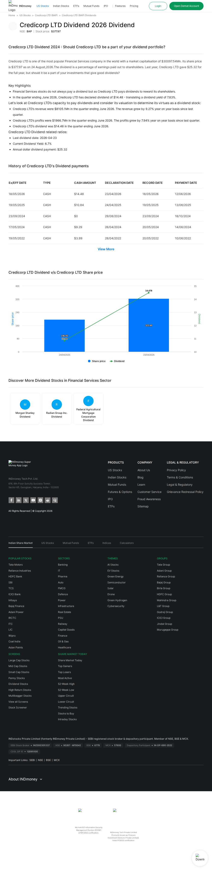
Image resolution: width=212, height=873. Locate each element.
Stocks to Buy (66, 713)
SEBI (32, 760)
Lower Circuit (66, 701)
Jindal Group (164, 623)
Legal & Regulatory (180, 484)
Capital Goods (66, 629)
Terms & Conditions (180, 477)
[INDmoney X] (25, 499)
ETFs (76, 5)
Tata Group (163, 564)
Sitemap (143, 506)
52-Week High (66, 683)
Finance (62, 635)
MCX (57, 760)
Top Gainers (65, 666)
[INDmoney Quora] (54, 499)
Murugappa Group (167, 629)
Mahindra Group (166, 600)
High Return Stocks (19, 689)
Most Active (65, 678)
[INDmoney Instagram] (40, 499)
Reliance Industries (19, 570)
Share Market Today (70, 660)
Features (120, 5)
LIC (10, 629)
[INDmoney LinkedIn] (18, 499)
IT (59, 570)
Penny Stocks (16, 678)
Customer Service (149, 492)
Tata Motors (15, 564)
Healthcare (64, 647)
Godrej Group (165, 612)
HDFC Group (164, 594)
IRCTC (12, 617)
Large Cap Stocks (18, 660)
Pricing (134, 5)
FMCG (61, 588)
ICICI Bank (14, 594)
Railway (62, 623)
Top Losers (64, 672)
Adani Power (16, 612)
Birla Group (163, 588)
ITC (10, 623)
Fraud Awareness (149, 499)
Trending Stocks (67, 707)
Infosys (12, 600)
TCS (11, 588)
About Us (143, 470)
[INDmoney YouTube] (32, 499)
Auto (60, 582)
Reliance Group (166, 576)
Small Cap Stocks (18, 672)
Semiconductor (116, 582)
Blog (140, 477)
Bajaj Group (164, 582)
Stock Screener (17, 707)
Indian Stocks (61, 5)
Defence (63, 594)
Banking (62, 564)
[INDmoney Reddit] (47, 499)
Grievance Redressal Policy (185, 492)
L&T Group (163, 606)
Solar (110, 588)
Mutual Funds (91, 5)
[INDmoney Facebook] (11, 499)
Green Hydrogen (117, 600)
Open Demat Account (186, 5)
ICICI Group (163, 617)
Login (158, 5)
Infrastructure (66, 606)
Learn (141, 484)
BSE (48, 760)
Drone (111, 594)
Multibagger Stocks (19, 695)
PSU (60, 617)
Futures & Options (120, 492)
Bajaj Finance (16, 606)
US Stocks (42, 5)
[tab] (20, 544)
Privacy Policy (176, 470)
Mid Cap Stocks (17, 666)
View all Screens (18, 701)
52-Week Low (66, 689)
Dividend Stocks (18, 683)
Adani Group (164, 570)
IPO (106, 5)
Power (62, 600)
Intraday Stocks (67, 719)
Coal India (14, 641)
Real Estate (64, 612)
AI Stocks (112, 564)
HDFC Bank (15, 576)
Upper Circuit (66, 695)
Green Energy (115, 576)
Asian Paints (15, 647)
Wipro (12, 635)
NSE (40, 760)
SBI (10, 582)
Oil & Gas (63, 641)
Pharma (62, 576)
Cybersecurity (115, 606)
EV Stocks (113, 570)
